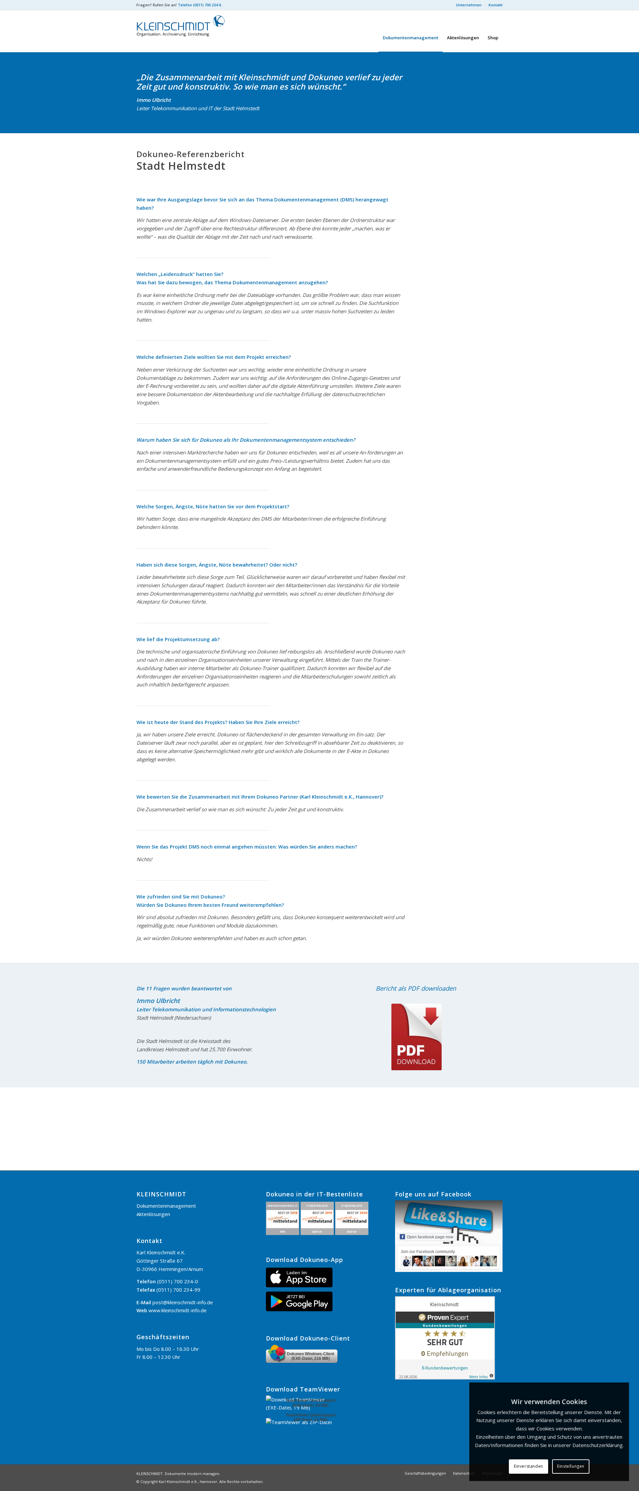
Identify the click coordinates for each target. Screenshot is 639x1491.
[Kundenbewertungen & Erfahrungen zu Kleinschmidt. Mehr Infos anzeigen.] (445, 1377)
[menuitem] (469, 5)
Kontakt (496, 4)
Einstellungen (570, 1466)
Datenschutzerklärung (597, 1445)
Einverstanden (528, 1466)
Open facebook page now (430, 1237)
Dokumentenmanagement (166, 1205)
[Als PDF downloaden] (416, 1037)
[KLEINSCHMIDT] (186, 31)
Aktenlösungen (153, 1214)
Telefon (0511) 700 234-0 (199, 4)
